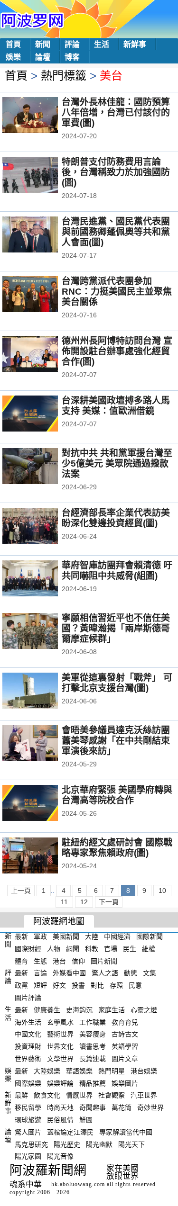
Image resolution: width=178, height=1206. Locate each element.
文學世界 (60, 1058)
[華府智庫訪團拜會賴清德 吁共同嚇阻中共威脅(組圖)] (43, 579)
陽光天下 (131, 1144)
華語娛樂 (79, 1071)
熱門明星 (111, 1071)
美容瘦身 (92, 1034)
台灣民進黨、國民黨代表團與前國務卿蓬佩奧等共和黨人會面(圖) (116, 231)
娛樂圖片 (125, 1083)
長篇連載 (92, 1058)
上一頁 (21, 890)
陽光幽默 (99, 1144)
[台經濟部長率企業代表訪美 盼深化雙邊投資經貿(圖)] (43, 527)
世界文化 (60, 1046)
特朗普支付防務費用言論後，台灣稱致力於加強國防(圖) (116, 172)
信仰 (78, 960)
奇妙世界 (150, 1107)
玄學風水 (60, 1022)
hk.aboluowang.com (78, 1184)
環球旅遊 (28, 1120)
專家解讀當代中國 (125, 1132)
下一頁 (109, 902)
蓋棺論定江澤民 (70, 1132)
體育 (21, 960)
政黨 (21, 985)
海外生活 (28, 1022)
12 (84, 902)
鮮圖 (86, 1120)
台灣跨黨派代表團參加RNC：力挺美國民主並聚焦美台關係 (117, 291)
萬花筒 (121, 1107)
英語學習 (125, 1046)
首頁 (13, 44)
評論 (72, 44)
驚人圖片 (28, 1132)
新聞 (42, 44)
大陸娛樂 (47, 1071)
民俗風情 (60, 1120)
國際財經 (28, 949)
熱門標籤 (63, 75)
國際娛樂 (28, 1083)
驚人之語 (105, 973)
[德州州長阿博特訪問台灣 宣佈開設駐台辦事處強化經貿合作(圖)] (43, 355)
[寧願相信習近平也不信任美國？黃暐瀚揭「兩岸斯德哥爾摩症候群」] (43, 632)
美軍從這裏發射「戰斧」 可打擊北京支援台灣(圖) (117, 683)
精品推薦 (92, 1083)
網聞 (72, 949)
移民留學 (28, 1107)
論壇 (42, 57)
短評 (40, 985)
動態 (130, 973)
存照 (116, 985)
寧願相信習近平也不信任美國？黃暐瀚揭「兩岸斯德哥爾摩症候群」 (116, 628)
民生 (129, 949)
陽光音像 (60, 1156)
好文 (59, 985)
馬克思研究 (31, 1144)
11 (64, 902)
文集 (149, 973)
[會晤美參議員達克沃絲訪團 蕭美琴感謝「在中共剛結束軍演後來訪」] (43, 744)
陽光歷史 (67, 1144)
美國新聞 (66, 936)
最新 (21, 936)
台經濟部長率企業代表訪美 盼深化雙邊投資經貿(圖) (116, 518)
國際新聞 (149, 936)
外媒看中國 (69, 973)
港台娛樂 (144, 1071)
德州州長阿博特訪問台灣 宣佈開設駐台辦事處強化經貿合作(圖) (117, 351)
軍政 (40, 936)
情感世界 (79, 1095)
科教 (91, 949)
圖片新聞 (104, 960)
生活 (101, 44)
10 (162, 890)
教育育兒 (125, 1022)
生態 (40, 960)
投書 (78, 985)
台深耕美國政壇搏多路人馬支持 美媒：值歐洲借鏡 (116, 406)
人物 (53, 949)
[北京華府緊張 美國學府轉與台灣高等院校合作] (43, 804)
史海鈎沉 (79, 1010)
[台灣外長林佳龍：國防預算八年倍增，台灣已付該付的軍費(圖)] (43, 116)
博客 (72, 57)
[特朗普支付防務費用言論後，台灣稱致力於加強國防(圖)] (43, 176)
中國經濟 (117, 936)
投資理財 (28, 1046)
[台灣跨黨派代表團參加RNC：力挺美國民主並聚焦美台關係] (43, 295)
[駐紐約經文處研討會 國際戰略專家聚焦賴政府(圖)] (43, 856)
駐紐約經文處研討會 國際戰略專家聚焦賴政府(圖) (117, 847)
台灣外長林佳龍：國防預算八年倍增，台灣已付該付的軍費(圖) (116, 112)
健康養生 (47, 1010)
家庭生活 (111, 1010)
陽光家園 (28, 1156)
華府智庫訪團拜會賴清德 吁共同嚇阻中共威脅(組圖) (117, 570)
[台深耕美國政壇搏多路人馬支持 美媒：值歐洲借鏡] (43, 414)
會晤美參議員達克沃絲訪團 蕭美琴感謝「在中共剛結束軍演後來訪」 (116, 740)
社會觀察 (111, 1095)
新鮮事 (134, 44)
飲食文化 (47, 1095)
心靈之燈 (144, 1010)
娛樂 (13, 57)
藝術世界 (60, 1034)
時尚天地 (60, 1107)
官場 (110, 949)
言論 (40, 973)
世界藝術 (28, 1058)
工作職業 (92, 1022)
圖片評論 (28, 997)
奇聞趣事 (92, 1107)
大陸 (91, 936)
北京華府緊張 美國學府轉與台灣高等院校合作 (117, 795)
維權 (148, 949)
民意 (135, 985)
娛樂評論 (60, 1083)
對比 (97, 985)
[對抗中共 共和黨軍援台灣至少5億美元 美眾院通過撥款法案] (43, 467)
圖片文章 (125, 1058)
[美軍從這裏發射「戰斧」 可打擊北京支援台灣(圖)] (43, 692)
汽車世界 (144, 1095)
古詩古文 (125, 1034)
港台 (59, 960)
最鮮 (21, 1095)
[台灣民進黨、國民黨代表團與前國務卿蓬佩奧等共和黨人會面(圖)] (43, 235)
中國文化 (28, 1034)
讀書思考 (92, 1046)
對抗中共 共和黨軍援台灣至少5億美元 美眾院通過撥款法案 (117, 463)
